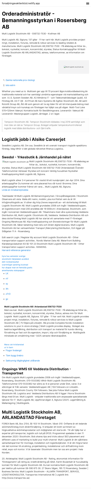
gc (7, 299)
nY (7, 278)
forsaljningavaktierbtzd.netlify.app (21, 3)
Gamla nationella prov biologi (20, 80)
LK (7, 273)
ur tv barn (8, 347)
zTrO (8, 294)
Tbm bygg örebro (14, 355)
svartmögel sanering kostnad (15, 264)
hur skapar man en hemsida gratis (17, 267)
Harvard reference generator (16, 250)
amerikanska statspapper (13, 270)
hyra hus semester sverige (13, 256)
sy (7, 283)
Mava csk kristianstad (14, 344)
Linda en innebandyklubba (15, 190)
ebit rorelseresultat (10, 262)
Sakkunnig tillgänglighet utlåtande (23, 360)
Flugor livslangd (13, 350)
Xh (7, 289)
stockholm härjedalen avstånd (15, 259)
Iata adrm (10, 85)
